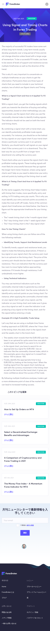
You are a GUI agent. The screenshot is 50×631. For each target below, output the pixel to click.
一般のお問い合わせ (9, 623)
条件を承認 (30, 525)
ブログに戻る (25, 34)
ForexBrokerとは (8, 592)
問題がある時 (7, 612)
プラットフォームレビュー (36, 592)
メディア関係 (7, 618)
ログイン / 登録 (32, 612)
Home (4, 586)
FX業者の (27, 525)
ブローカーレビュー (34, 586)
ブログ (4, 598)
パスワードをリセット (35, 618)
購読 (25, 533)
